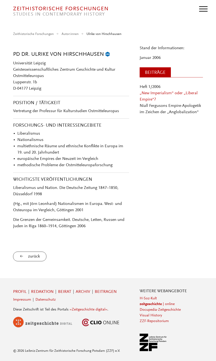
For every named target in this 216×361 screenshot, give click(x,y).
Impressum (22, 300)
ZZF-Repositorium (154, 321)
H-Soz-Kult (148, 298)
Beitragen (106, 292)
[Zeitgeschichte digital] (45, 326)
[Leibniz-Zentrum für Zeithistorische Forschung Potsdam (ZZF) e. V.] (153, 350)
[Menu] (203, 8)
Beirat (64, 292)
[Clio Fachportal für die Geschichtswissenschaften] (101, 326)
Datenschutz (45, 300)
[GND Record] (107, 54)
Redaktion (42, 292)
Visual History (151, 315)
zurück (34, 256)
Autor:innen (70, 34)
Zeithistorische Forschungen (33, 34)
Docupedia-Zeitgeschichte (160, 310)
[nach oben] (207, 352)
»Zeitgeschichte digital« (88, 310)
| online (157, 304)
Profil (20, 292)
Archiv (83, 292)
